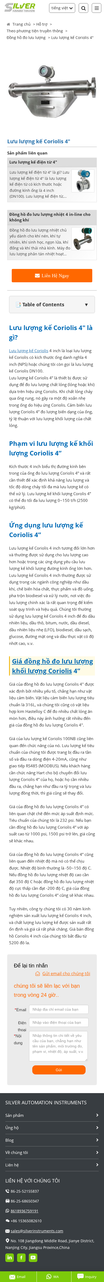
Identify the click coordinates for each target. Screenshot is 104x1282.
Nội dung (17, 1039)
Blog (9, 1140)
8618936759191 (24, 1210)
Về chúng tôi (16, 1152)
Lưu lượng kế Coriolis (28, 350)
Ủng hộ (12, 1127)
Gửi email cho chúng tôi (66, 974)
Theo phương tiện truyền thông (35, 30)
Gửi (59, 1070)
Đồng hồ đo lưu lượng (26, 37)
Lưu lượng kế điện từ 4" (33, 162)
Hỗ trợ (41, 24)
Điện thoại (22, 1026)
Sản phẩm (14, 1115)
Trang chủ (22, 24)
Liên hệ (12, 1165)
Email (20, 1009)
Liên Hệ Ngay (55, 275)
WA (56, 1276)
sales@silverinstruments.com (37, 1230)
